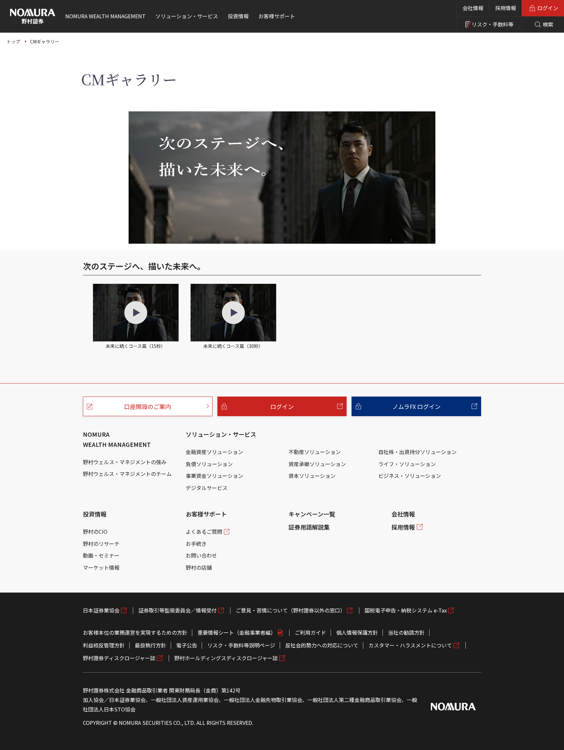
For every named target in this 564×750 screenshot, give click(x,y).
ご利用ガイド (310, 632)
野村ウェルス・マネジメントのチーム (127, 474)
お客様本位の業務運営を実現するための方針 (135, 632)
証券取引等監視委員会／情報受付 (177, 610)
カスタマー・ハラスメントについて (410, 645)
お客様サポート (206, 514)
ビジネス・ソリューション (409, 476)
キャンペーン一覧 (312, 514)
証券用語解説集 (309, 527)
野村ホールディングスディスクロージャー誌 (226, 658)
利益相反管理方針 (104, 645)
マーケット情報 (101, 567)
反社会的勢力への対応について (321, 645)
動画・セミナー (101, 555)
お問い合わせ (201, 555)
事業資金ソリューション (214, 476)
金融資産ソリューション (214, 452)
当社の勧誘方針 (406, 632)
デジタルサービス (206, 488)
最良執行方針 (150, 645)
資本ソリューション (312, 476)
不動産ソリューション (315, 452)
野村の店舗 (199, 567)
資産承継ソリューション (317, 464)
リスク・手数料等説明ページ (241, 645)
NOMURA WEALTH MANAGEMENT (117, 439)
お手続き (196, 543)
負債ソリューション (209, 464)
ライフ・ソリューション (407, 464)
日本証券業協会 (101, 610)
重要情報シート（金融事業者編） (236, 632)
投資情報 (94, 514)
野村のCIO (95, 531)
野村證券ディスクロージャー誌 (119, 658)
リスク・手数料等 (492, 24)
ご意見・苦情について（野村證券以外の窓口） (290, 610)
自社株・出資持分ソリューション (417, 452)
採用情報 (505, 8)
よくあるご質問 (204, 531)
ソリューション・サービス (221, 434)
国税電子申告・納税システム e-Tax (406, 610)
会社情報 (472, 8)
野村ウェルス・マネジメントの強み (124, 462)
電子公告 (186, 645)
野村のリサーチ (101, 543)
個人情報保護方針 (357, 632)
